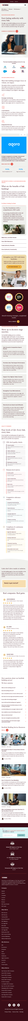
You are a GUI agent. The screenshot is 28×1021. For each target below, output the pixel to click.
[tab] (14, 203)
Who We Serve (5, 942)
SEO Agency (4, 9)
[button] (21, 135)
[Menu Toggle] (25, 5)
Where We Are (5, 968)
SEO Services (17, 9)
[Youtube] (14, 1005)
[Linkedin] (9, 1005)
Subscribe (21, 835)
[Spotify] (18, 1005)
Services (10, 9)
